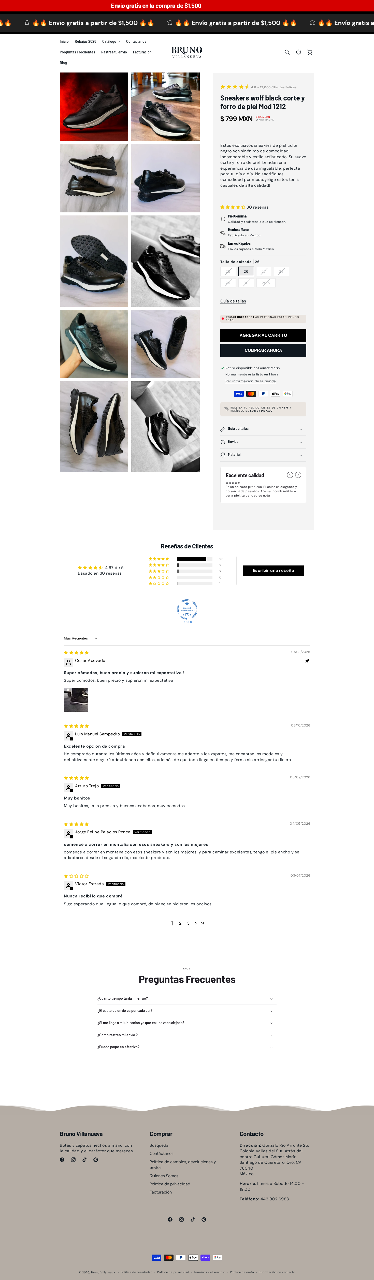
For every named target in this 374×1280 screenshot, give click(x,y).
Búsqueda (159, 1145)
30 (249, 283)
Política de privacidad (170, 1184)
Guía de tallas (233, 301)
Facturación (161, 1192)
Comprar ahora (263, 350)
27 (266, 272)
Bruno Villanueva (103, 1272)
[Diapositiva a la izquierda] (290, 475)
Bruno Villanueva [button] (81, 1133)
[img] (76, 652)
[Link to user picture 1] (76, 700)
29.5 (269, 283)
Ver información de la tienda (250, 381)
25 (231, 272)
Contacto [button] (252, 1133)
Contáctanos (162, 1153)
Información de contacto (277, 1272)
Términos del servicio (209, 1272)
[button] (111, 41)
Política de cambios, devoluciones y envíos (183, 1164)
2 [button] (180, 923)
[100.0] (187, 609)
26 (246, 271)
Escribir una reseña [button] (273, 570)
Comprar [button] (161, 1133)
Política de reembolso (137, 1272)
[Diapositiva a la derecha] (298, 475)
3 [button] (188, 923)
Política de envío (242, 1272)
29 (231, 283)
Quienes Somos (164, 1176)
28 (284, 272)
